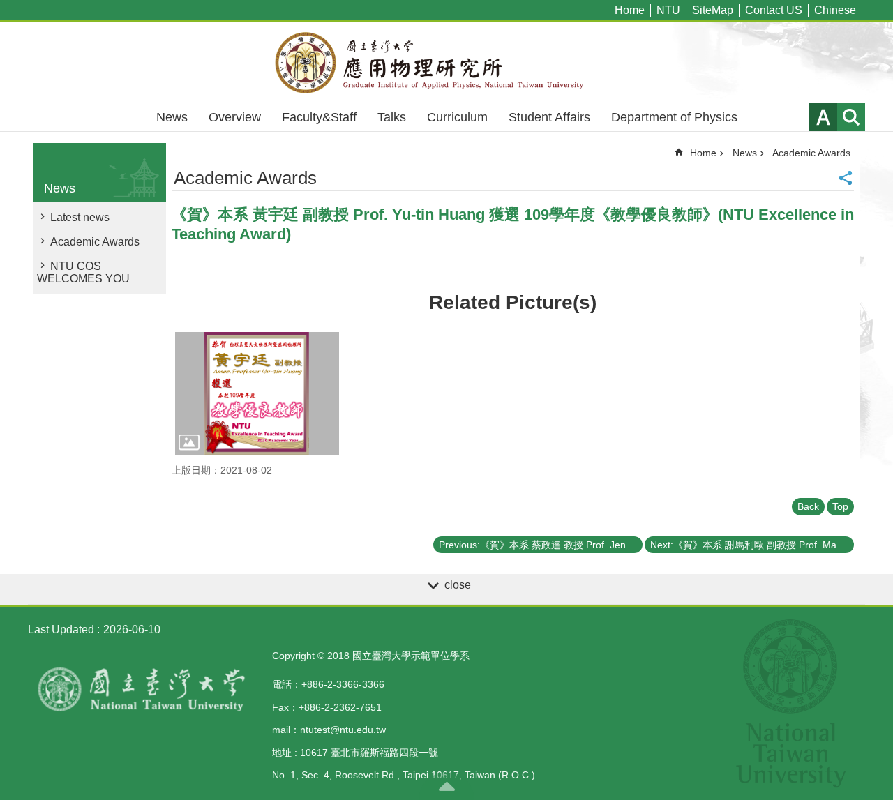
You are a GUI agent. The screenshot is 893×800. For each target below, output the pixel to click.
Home (630, 10)
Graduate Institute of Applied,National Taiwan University (446, 63)
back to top (446, 786)
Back (808, 506)
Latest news (80, 217)
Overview (235, 117)
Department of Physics (674, 117)
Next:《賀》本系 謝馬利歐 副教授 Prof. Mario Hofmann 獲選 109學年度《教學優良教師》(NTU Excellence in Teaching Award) (752, 544)
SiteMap (712, 10)
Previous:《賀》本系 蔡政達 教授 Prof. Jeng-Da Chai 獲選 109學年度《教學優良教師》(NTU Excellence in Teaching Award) (541, 544)
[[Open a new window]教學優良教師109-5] (257, 393)
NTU (668, 10)
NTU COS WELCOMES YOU (83, 272)
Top (840, 506)
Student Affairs (549, 117)
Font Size (823, 117)
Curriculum (457, 117)
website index (851, 117)
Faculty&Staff (319, 117)
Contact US (773, 10)
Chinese (835, 10)
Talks (391, 117)
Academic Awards (95, 242)
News (172, 117)
